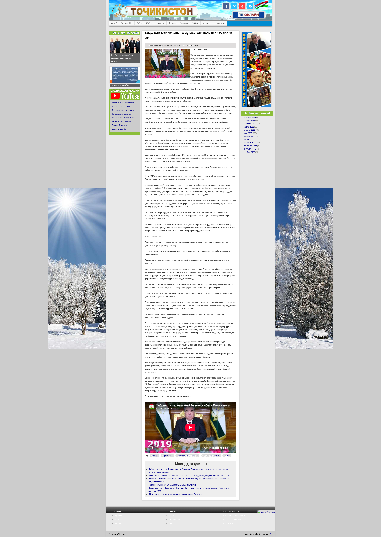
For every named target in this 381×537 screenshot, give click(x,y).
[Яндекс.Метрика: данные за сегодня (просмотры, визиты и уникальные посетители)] (266, 511)
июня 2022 (248, 136)
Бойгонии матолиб (257, 113)
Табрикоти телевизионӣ (188, 456)
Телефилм (220, 23)
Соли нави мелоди (211, 456)
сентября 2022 (250, 146)
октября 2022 (250, 149)
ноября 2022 (249, 152)
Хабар (154, 456)
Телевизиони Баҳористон (123, 118)
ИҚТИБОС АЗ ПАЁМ (120, 85)
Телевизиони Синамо (121, 121)
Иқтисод (160, 23)
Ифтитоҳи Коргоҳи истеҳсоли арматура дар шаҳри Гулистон (175, 494)
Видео (227, 456)
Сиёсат (149, 23)
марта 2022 (249, 127)
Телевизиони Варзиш (121, 114)
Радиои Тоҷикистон (120, 125)
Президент (167, 456)
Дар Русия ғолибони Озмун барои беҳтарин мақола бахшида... (123, 58)
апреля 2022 (249, 130)
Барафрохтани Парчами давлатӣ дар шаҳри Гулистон (172, 485)
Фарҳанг (172, 23)
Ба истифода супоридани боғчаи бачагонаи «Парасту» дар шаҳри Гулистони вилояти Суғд (188, 475)
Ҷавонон (184, 23)
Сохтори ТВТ (126, 23)
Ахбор (139, 23)
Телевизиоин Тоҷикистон (123, 103)
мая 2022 (248, 133)
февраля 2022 (250, 124)
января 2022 (249, 120)
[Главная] (155, 17)
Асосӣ (114, 23)
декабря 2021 (250, 117)
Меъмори (207, 23)
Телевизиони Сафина (121, 106)
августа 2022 (249, 143)
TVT (270, 534)
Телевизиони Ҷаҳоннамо (123, 110)
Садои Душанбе (119, 129)
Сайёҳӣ (195, 23)
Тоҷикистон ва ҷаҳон (125, 32)
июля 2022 (248, 139)
